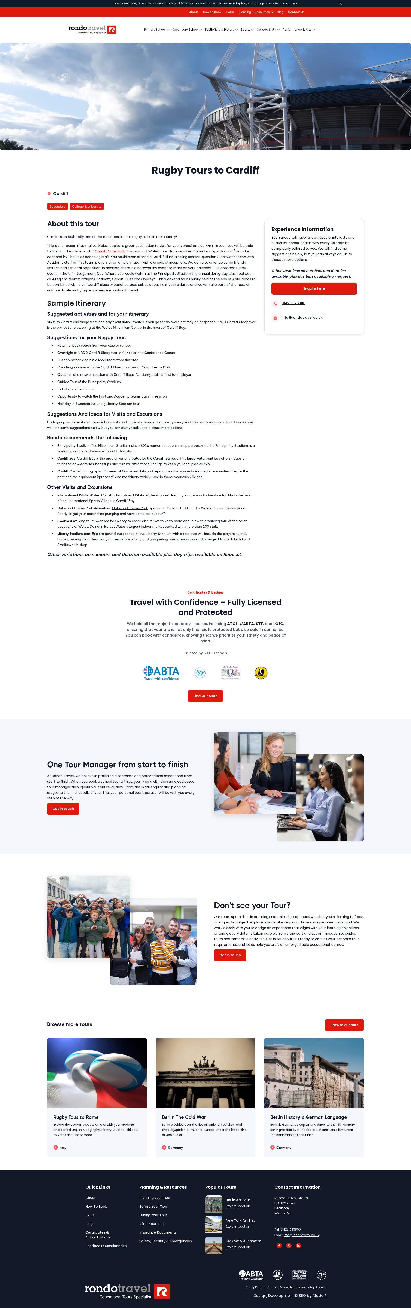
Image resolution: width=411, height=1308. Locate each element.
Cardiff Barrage (165, 458)
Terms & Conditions (284, 1287)
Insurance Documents (158, 1232)
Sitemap (320, 1287)
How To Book (96, 1206)
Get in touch (63, 808)
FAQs (230, 12)
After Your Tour (152, 1224)
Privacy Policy (254, 1287)
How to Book (212, 12)
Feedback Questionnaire (106, 1246)
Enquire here (314, 288)
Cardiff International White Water (128, 495)
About (193, 12)
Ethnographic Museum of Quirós (107, 471)
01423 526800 (290, 1229)
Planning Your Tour (155, 1197)
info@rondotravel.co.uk (301, 1235)
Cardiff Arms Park (110, 251)
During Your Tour (153, 1215)
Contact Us (296, 12)
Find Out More (205, 695)
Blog (280, 12)
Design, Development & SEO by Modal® (289, 1296)
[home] (92, 30)
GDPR (267, 1287)
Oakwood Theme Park (130, 508)
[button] (255, 12)
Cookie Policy (306, 1287)
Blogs (89, 1224)
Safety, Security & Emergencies (165, 1241)
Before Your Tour (153, 1206)
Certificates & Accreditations (97, 1235)
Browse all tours (344, 1025)
